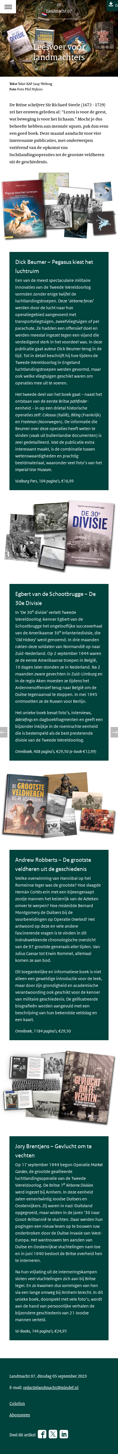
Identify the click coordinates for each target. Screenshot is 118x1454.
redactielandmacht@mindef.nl (50, 1387)
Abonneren (19, 1415)
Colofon (17, 1403)
